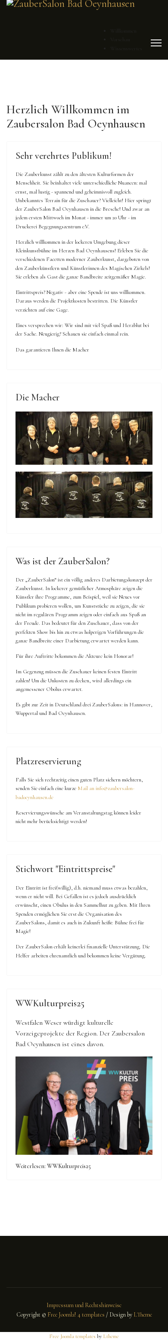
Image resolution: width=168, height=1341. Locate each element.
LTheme (143, 1314)
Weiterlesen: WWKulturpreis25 (53, 1166)
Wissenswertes (126, 48)
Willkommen (123, 30)
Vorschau (120, 39)
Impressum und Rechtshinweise (84, 1305)
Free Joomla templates (72, 1336)
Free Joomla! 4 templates (76, 1314)
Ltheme (111, 1336)
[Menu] (156, 43)
